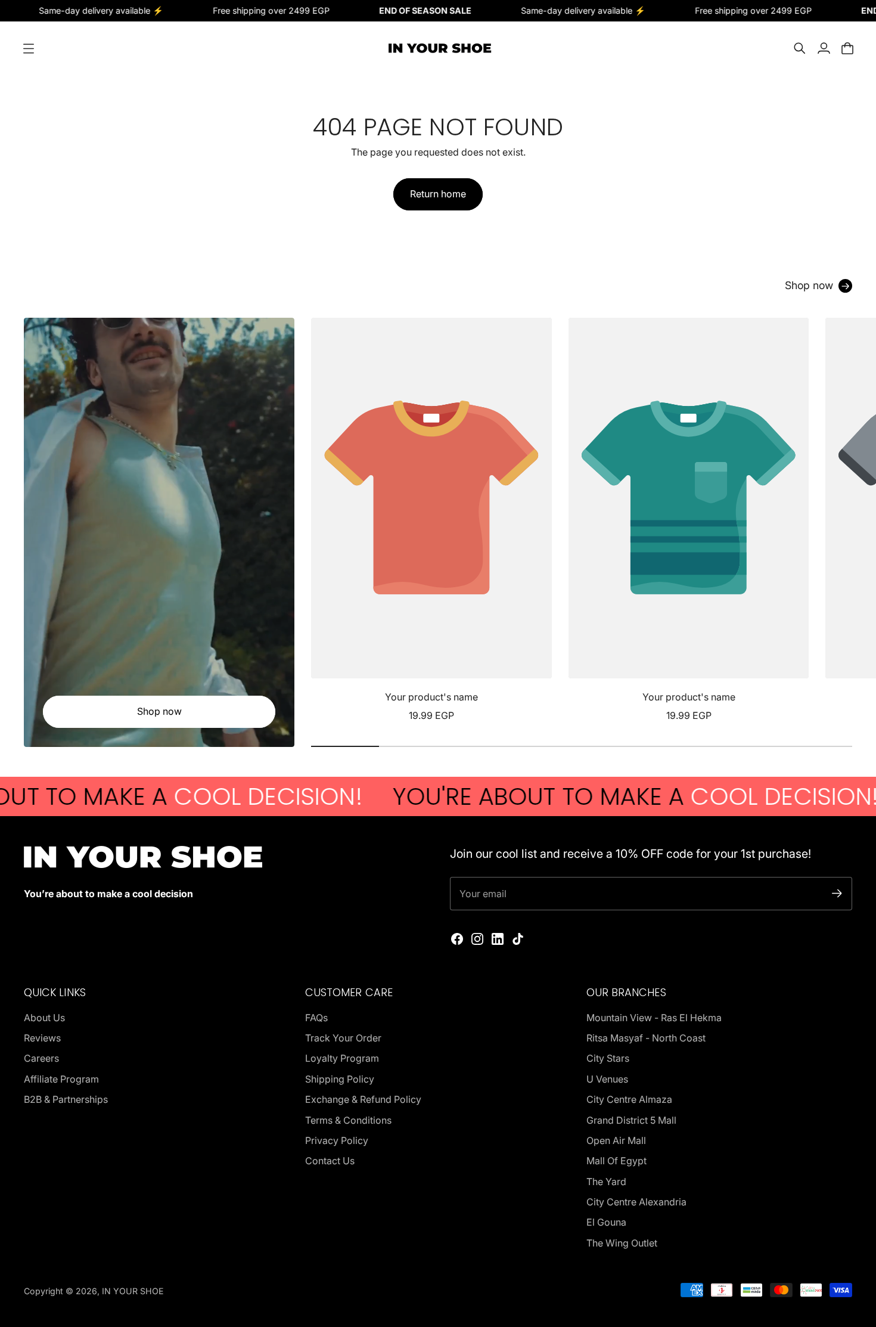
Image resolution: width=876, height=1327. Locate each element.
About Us (44, 1018)
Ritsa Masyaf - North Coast (646, 1038)
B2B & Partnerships (66, 1099)
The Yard (606, 1182)
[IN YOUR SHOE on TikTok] (518, 939)
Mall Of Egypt (616, 1161)
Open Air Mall (616, 1140)
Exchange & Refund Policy (363, 1099)
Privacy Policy (336, 1140)
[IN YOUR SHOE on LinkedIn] (497, 939)
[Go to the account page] (823, 48)
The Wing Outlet (621, 1243)
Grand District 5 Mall (631, 1120)
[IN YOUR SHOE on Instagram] (477, 939)
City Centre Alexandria (636, 1202)
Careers (41, 1058)
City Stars (607, 1058)
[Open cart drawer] (847, 48)
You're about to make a (571, 796)
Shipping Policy (339, 1079)
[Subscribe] (837, 893)
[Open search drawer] (800, 48)
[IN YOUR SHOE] (438, 48)
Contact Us (330, 1161)
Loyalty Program (342, 1058)
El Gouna (606, 1222)
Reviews (42, 1038)
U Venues (607, 1079)
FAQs (316, 1018)
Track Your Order (343, 1038)
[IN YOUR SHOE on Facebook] (457, 939)
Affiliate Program (61, 1079)
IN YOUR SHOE (133, 1291)
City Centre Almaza (629, 1099)
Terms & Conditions (348, 1120)
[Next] (838, 520)
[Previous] (325, 520)
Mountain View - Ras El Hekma (654, 1018)
